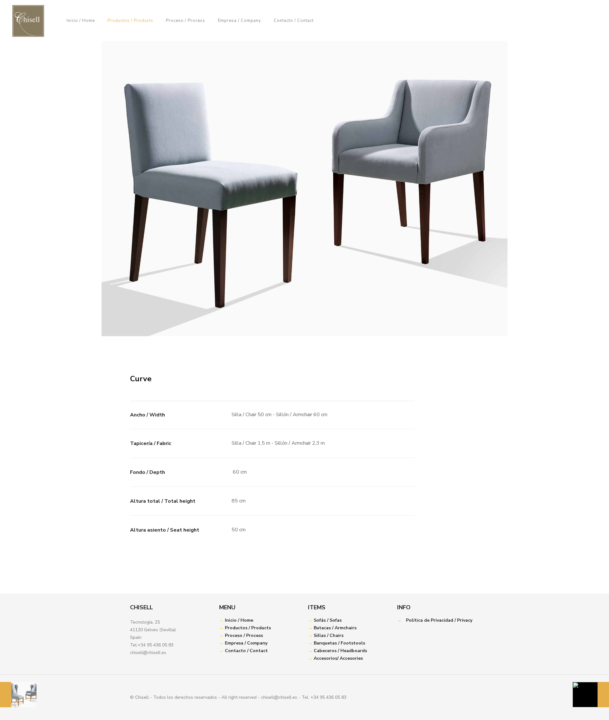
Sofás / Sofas (328, 620)
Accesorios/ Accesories (338, 658)
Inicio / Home (239, 620)
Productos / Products (248, 628)
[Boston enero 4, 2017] (18, 694)
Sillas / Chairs (329, 635)
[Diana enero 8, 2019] (591, 694)
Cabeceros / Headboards (340, 651)
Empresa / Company (246, 643)
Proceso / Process (244, 635)
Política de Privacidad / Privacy (439, 620)
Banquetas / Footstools (339, 643)
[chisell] (28, 20)
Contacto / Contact (246, 651)
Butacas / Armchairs (335, 628)
